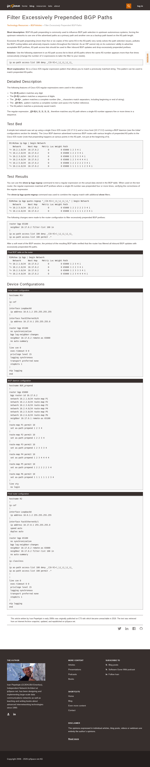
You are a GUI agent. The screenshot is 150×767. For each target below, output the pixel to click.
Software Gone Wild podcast (122, 669)
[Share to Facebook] (134, 629)
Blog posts (113, 665)
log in (140, 6)
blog (32, 6)
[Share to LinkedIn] (127, 629)
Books (71, 679)
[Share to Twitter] (119, 629)
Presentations (74, 669)
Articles (71, 665)
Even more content (77, 705)
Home (71, 696)
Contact (71, 710)
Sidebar (147, 58)
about (57, 6)
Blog (70, 701)
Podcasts (72, 674)
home (25, 6)
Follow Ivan (114, 674)
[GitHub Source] (141, 629)
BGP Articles (36, 25)
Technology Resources (17, 25)
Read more (73, 739)
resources (41, 6)
